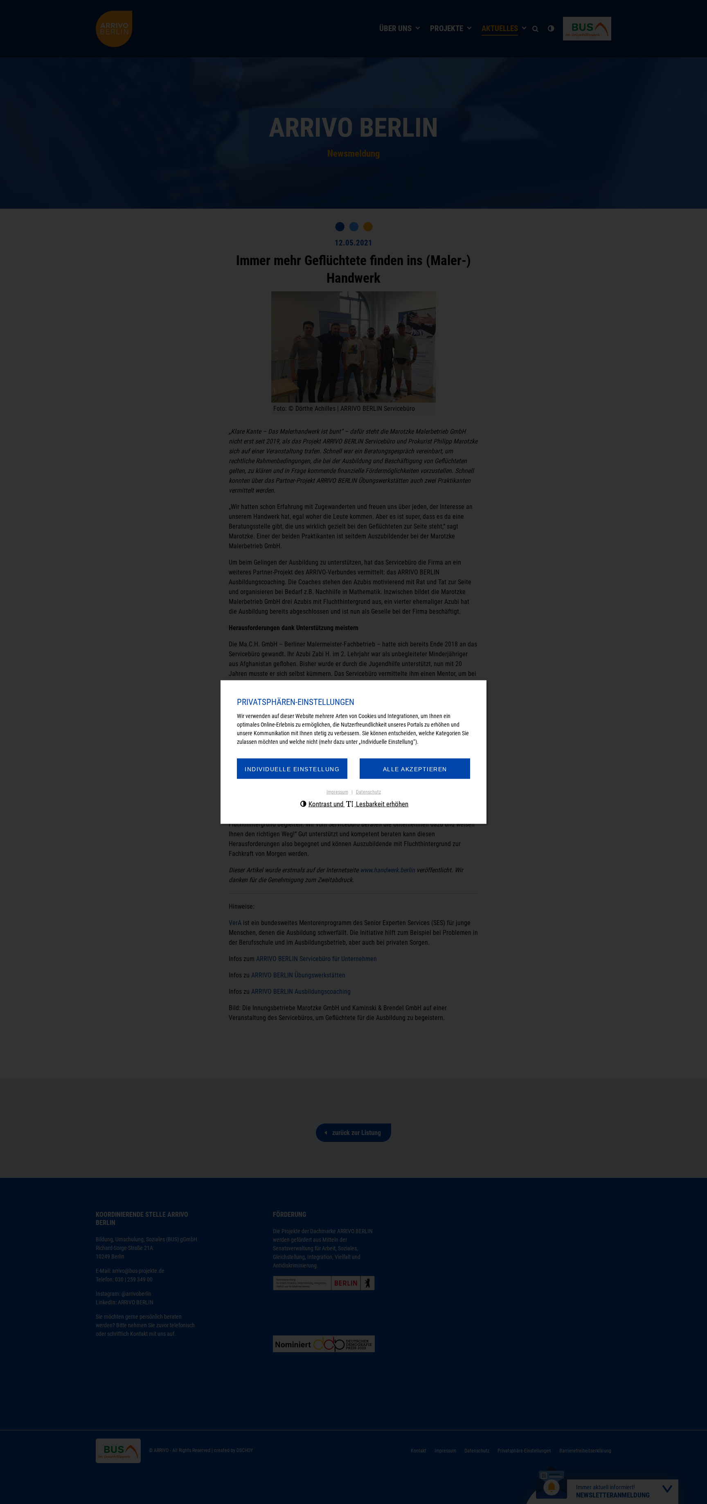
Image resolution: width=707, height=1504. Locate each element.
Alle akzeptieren (415, 769)
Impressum (337, 792)
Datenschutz (368, 792)
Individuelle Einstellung (292, 769)
